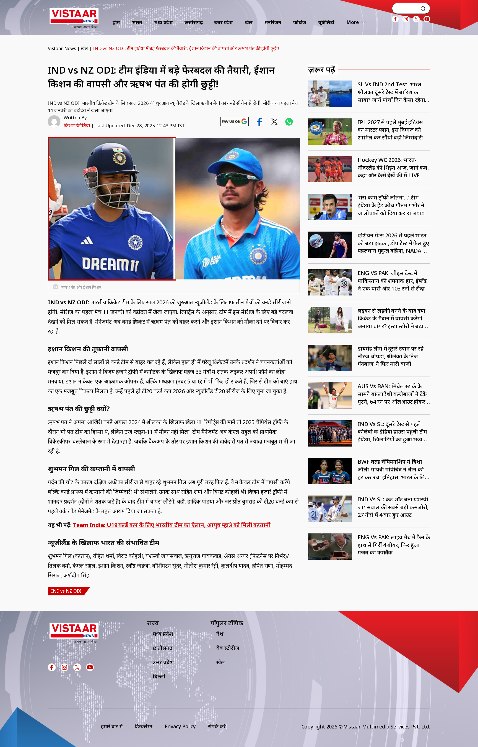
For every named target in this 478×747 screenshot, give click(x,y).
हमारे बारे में (112, 726)
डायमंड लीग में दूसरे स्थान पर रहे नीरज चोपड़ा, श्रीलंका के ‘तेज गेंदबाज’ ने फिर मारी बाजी (391, 356)
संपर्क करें (217, 726)
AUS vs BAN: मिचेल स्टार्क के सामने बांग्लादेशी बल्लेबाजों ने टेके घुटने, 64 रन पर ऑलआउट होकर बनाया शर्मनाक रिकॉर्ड (392, 393)
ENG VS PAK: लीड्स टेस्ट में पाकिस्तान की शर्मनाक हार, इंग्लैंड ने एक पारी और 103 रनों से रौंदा (392, 280)
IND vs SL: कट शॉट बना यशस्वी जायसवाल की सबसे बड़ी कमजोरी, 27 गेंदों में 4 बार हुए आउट (393, 507)
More (352, 22)
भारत (137, 22)
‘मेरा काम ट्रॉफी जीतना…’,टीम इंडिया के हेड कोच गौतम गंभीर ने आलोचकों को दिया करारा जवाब (391, 205)
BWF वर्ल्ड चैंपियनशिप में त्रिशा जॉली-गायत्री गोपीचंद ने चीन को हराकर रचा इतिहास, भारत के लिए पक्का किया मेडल (393, 469)
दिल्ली (159, 676)
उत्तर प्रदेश (223, 22)
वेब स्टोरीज (227, 648)
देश (220, 633)
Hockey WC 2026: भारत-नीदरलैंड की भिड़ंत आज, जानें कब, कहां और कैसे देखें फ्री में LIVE (393, 167)
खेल (249, 22)
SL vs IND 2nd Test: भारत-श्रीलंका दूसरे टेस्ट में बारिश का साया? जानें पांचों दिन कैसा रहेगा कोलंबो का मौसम (391, 92)
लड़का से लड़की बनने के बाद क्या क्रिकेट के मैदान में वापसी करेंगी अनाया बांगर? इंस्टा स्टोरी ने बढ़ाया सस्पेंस (393, 318)
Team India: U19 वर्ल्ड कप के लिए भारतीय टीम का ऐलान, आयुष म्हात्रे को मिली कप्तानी (172, 525)
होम (116, 22)
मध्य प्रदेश (163, 22)
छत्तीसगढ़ (194, 22)
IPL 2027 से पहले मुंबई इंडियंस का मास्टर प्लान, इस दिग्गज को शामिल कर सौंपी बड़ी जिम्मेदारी (390, 129)
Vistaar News (62, 48)
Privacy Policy (180, 726)
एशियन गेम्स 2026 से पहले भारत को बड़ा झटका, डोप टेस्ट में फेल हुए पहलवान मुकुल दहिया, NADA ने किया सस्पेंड (393, 243)
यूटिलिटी (326, 22)
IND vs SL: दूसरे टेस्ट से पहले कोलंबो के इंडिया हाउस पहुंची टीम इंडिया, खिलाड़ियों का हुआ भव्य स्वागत (392, 431)
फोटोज (299, 22)
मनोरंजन (273, 22)
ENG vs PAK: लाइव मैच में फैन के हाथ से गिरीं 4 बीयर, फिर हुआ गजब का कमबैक (394, 544)
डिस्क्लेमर (143, 726)
